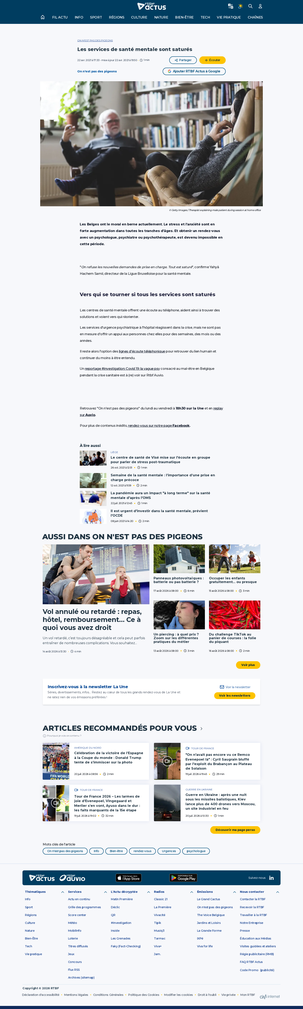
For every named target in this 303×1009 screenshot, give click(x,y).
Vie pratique (229, 17)
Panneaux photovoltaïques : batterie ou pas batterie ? (179, 580)
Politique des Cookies (143, 995)
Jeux (71, 954)
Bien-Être (31, 938)
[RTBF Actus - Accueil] (151, 6)
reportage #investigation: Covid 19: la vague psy (122, 369)
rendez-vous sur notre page (158, 426)
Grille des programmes (84, 907)
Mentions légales (76, 995)
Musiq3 (159, 930)
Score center (77, 915)
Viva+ (158, 946)
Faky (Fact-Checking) (126, 946)
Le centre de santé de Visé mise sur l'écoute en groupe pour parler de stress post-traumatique (160, 460)
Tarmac (159, 938)
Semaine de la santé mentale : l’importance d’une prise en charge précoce (163, 477)
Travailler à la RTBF (253, 915)
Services (75, 892)
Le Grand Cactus (208, 899)
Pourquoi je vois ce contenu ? (64, 735)
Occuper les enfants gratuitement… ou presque (233, 580)
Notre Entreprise (251, 923)
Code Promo (249, 970)
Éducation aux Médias (255, 938)
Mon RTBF (247, 995)
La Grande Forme (209, 930)
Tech (205, 17)
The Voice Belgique (211, 915)
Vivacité (159, 915)
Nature (161, 17)
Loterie (73, 938)
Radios (159, 892)
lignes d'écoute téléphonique (142, 351)
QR (113, 915)
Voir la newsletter (238, 687)
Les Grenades (120, 938)
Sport (96, 17)
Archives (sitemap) (81, 977)
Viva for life (205, 946)
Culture (139, 17)
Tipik (157, 923)
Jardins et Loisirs (209, 923)
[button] (151, 143)
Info (79, 17)
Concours (75, 962)
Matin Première (122, 899)
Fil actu (60, 17)
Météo (72, 923)
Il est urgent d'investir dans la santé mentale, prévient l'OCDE (159, 513)
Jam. (157, 954)
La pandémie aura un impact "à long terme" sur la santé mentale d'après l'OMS (160, 495)
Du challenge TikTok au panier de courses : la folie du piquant (232, 638)
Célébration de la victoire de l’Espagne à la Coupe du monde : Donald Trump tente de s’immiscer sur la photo (108, 757)
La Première (162, 907)
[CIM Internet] (270, 997)
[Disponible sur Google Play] (183, 878)
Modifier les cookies (178, 995)
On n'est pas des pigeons (95, 40)
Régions (116, 17)
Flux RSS (74, 970)
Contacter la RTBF (252, 899)
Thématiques (35, 892)
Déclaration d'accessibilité (40, 995)
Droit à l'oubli (207, 995)
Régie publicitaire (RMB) (257, 954)
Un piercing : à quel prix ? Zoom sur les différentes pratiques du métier (176, 638)
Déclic (115, 907)
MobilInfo (74, 930)
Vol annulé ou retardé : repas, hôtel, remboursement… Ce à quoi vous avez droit (92, 620)
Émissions (205, 892)
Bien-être (184, 17)
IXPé (200, 938)
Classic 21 (160, 899)
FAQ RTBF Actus (251, 962)
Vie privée (228, 995)
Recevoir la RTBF (252, 907)
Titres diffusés (78, 946)
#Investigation (121, 923)
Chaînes (255, 17)
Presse (245, 930)
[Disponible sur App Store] (129, 878)
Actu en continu (79, 899)
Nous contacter (252, 892)
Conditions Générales (108, 995)
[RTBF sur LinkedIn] (271, 877)
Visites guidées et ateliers (258, 946)
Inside (115, 930)
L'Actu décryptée (124, 892)
